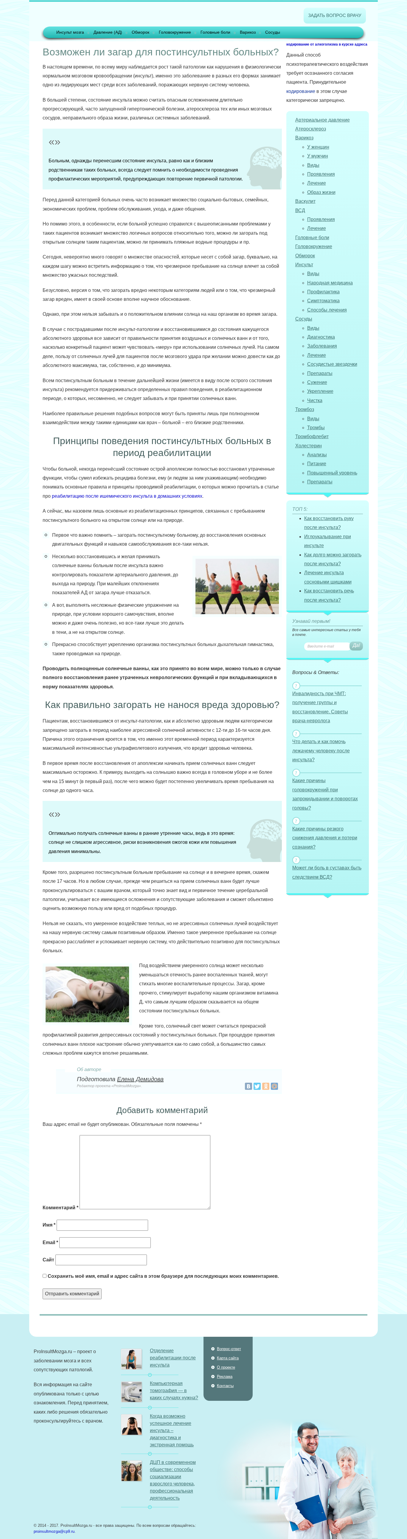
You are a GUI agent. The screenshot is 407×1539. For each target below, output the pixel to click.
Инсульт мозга (70, 32)
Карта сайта (228, 1358)
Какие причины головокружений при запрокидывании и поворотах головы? (325, 794)
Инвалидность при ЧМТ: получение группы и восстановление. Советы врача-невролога (320, 707)
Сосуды (272, 32)
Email (50, 1242)
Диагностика (321, 337)
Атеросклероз (310, 128)
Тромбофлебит (312, 436)
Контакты (225, 1386)
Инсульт (304, 264)
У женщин (318, 147)
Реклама (224, 1376)
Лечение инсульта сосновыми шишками (328, 577)
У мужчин (317, 155)
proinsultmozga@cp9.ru (54, 1531)
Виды (313, 165)
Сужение (317, 382)
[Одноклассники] (265, 1086)
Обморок (140, 32)
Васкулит (305, 201)
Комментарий (60, 1207)
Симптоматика (323, 300)
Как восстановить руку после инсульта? (329, 523)
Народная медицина (330, 282)
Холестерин (308, 445)
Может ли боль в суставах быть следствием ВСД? (326, 872)
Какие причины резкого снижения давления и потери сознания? (324, 837)
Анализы (317, 454)
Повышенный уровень (332, 472)
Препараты (320, 373)
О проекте (226, 1367)
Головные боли (215, 32)
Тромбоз (304, 409)
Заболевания (322, 345)
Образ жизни (321, 192)
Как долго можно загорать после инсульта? (332, 559)
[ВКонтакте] (248, 1086)
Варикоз (248, 32)
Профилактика (323, 291)
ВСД (300, 210)
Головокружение (175, 32)
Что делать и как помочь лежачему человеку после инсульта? (321, 750)
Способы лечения (327, 309)
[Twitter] (257, 1086)
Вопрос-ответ (229, 1349)
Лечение (316, 183)
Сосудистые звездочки (332, 364)
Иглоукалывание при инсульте (327, 541)
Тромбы (316, 427)
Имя (49, 1224)
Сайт (48, 1259)
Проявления (321, 174)
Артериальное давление (322, 119)
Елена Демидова (140, 1079)
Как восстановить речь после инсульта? (329, 595)
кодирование (300, 91)
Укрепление (320, 391)
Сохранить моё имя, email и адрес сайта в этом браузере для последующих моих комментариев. (163, 1276)
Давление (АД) (108, 32)
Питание (316, 463)
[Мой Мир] (274, 1086)
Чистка (314, 400)
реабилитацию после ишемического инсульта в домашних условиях (127, 496)
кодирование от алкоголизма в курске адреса (326, 44)
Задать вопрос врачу (334, 15)
